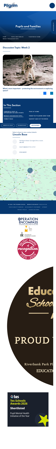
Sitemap (44, 207)
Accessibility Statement (32, 207)
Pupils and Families (17, 36)
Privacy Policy (22, 209)
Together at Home (34, 36)
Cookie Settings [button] (34, 209)
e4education (43, 204)
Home (4, 36)
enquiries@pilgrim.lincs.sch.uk (27, 147)
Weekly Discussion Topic (11, 38)
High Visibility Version (16, 207)
